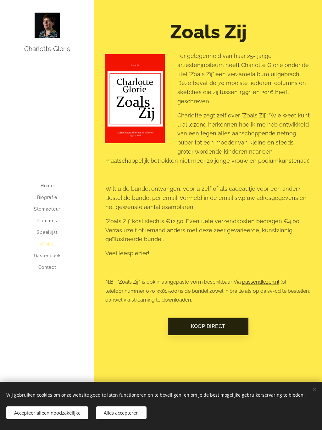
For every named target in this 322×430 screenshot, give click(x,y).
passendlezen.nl (260, 282)
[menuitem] (47, 186)
